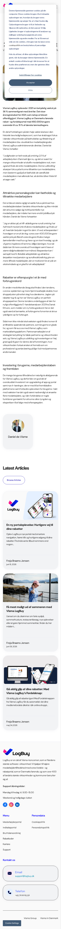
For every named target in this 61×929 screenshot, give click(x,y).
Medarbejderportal (12, 822)
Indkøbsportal (9, 827)
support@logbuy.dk (24, 876)
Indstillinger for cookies (30, 75)
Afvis (30, 90)
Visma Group (32, 918)
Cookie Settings (12, 923)
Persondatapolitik (40, 827)
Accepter (30, 82)
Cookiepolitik (38, 822)
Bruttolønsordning (12, 833)
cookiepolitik (14, 45)
